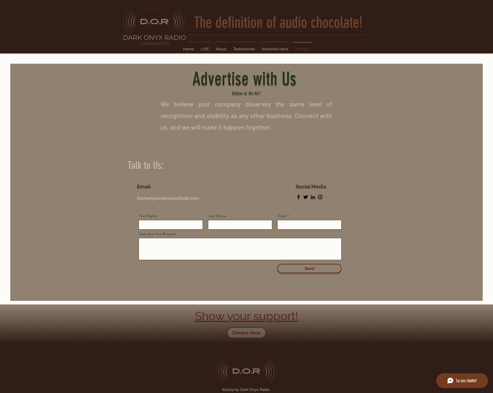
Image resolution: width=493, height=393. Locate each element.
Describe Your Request (157, 234)
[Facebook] (298, 197)
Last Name (217, 216)
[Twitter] (306, 197)
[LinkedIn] (313, 197)
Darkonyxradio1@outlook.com (168, 198)
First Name (148, 216)
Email (282, 216)
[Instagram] (320, 197)
